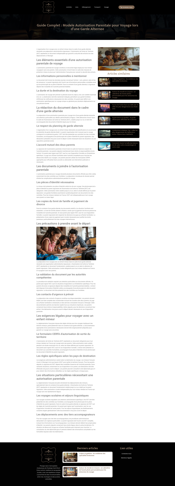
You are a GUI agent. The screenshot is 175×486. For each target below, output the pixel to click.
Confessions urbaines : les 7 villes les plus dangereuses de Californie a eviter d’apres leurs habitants (125, 132)
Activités (69, 7)
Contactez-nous (126, 453)
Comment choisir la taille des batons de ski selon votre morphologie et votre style (125, 145)
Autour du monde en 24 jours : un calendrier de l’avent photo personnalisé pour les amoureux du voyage (124, 94)
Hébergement (86, 7)
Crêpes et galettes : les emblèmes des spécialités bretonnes (125, 80)
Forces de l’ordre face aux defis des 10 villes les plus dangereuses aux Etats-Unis (125, 107)
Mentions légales (126, 458)
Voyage (106, 7)
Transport (97, 7)
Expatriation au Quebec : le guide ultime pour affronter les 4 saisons (124, 118)
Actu (76, 7)
